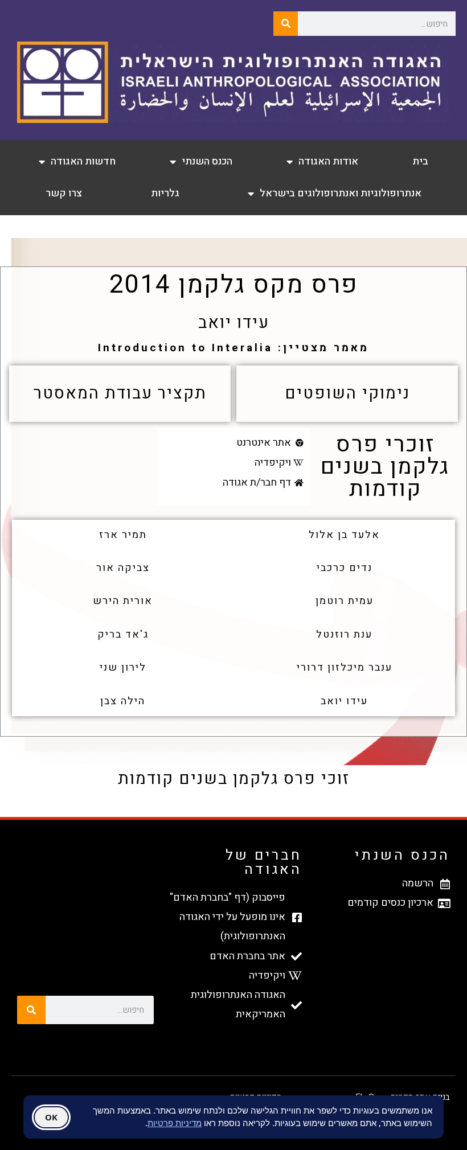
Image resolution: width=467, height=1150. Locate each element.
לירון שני (123, 667)
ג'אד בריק (123, 634)
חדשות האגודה (83, 161)
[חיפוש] (285, 23)
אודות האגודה (328, 161)
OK (51, 1117)
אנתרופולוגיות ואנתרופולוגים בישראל (340, 193)
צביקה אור (123, 568)
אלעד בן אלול (344, 535)
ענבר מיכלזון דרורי (344, 667)
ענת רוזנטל (344, 634)
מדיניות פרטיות (175, 1122)
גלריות (165, 193)
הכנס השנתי (207, 161)
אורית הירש (123, 601)
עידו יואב (344, 701)
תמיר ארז (123, 535)
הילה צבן (122, 701)
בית (420, 161)
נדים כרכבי (344, 568)
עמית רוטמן (345, 601)
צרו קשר (64, 193)
